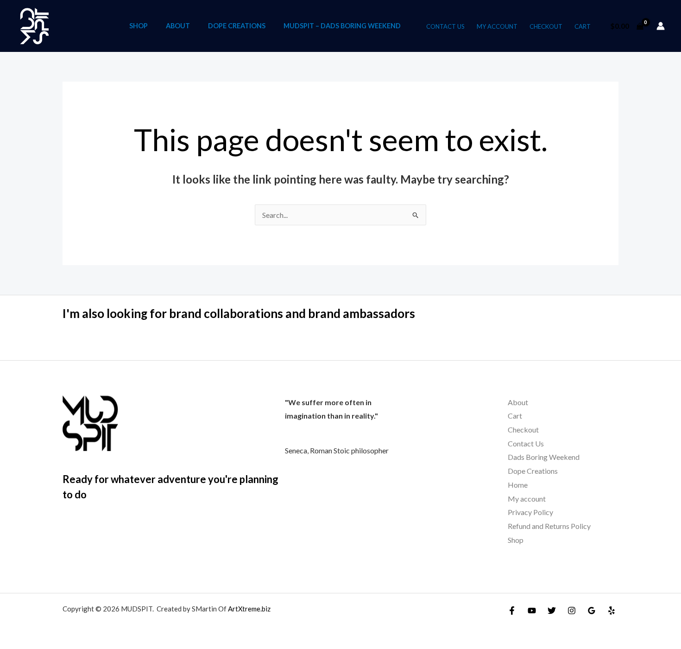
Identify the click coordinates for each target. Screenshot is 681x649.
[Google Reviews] (591, 610)
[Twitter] (552, 610)
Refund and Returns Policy (549, 526)
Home (518, 484)
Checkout (546, 26)
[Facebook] (512, 610)
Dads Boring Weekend (544, 456)
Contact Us (445, 26)
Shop (138, 26)
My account (497, 26)
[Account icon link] (660, 26)
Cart (582, 26)
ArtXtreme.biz (249, 608)
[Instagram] (572, 610)
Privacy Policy (530, 512)
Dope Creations (236, 26)
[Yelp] (611, 610)
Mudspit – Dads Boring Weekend (342, 26)
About (178, 26)
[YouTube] (532, 610)
